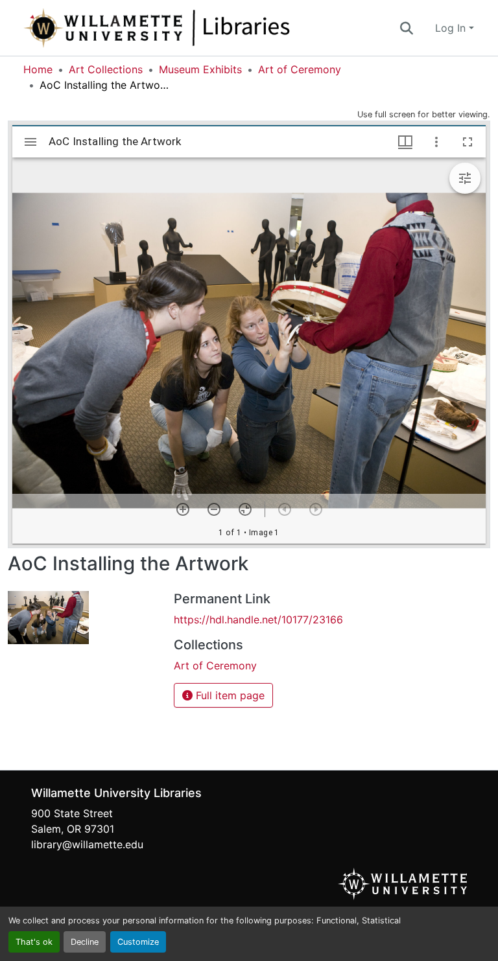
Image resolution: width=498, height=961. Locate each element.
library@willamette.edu (87, 844)
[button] (199, 28)
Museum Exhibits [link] (200, 69)
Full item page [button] (229, 695)
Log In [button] (452, 27)
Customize (138, 942)
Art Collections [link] (106, 69)
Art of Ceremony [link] (299, 69)
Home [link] (38, 69)
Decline (85, 942)
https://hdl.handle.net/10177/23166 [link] (258, 619)
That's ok (34, 942)
